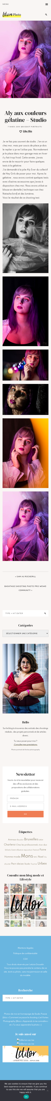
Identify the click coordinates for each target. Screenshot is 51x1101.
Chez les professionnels (27, 845)
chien (41, 845)
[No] (47, 1090)
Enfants (8, 850)
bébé (41, 840)
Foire (43, 849)
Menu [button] (6, 4)
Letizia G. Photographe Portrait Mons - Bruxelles (12, 14)
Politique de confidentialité (25, 954)
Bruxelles (31, 839)
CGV (25, 959)
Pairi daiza (17, 864)
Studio (27, 864)
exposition (28, 850)
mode (16, 857)
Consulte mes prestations (25, 745)
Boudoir (20, 840)
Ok (26, 1097)
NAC (35, 857)
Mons (27, 856)
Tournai (34, 864)
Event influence (17, 850)
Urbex (42, 863)
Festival (36, 850)
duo (45, 845)
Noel (40, 857)
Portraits (36, 127)
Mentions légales (25, 948)
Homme (8, 857)
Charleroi (10, 844)
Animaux (12, 840)
